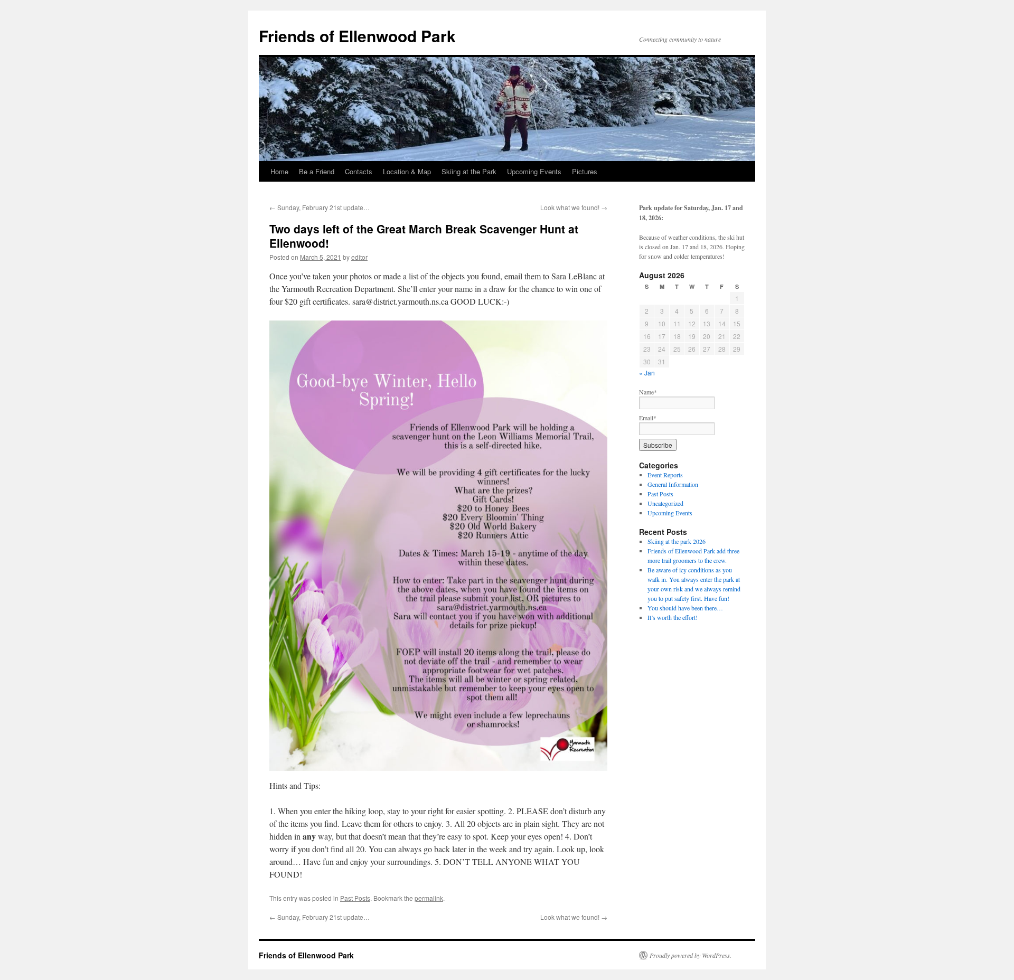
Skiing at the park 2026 (676, 541)
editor (359, 256)
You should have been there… (685, 608)
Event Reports (665, 474)
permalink (429, 897)
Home (279, 171)
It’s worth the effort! (672, 617)
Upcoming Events (534, 171)
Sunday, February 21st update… (319, 207)
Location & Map (407, 171)
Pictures (584, 171)
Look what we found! (573, 207)
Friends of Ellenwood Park (357, 35)
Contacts (358, 171)
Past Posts (355, 897)
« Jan (647, 372)
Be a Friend (316, 171)
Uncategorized (665, 503)
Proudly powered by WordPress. (690, 955)
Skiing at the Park (469, 171)
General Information (672, 484)
